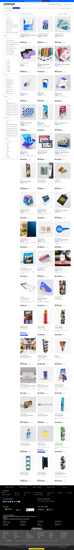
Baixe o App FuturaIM (42, 506)
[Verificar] (8, 509)
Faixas (21, 92)
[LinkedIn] (43, 501)
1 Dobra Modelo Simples (11, 124)
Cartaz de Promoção (24, 384)
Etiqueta (15, 532)
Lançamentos (63, 536)
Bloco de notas (40, 533)
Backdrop (8, 19)
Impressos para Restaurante (43, 150)
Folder (4, 536)
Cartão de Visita (6, 533)
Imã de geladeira (29, 535)
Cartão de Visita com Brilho (25, 33)
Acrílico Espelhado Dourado (12, 42)
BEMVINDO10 (46, 1)
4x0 (8, 67)
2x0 (7, 65)
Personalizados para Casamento (43, 33)
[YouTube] (42, 501)
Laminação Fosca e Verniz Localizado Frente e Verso (17, 112)
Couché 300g (9, 53)
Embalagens (51, 535)
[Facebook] (51, 501)
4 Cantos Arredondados (11, 126)
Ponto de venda (23, 238)
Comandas (22, 296)
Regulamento (60, 492)
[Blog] (49, 501)
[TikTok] (47, 501)
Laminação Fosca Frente (11, 114)
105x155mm (9, 93)
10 (7, 157)
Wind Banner (16, 536)
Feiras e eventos (64, 535)
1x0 (8, 61)
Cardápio (51, 537)
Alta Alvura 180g (10, 51)
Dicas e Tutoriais (50, 492)
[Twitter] (53, 501)
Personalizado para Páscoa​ (25, 209)
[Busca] (49, 4)
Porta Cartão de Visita (59, 267)
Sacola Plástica (57, 209)
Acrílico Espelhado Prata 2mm (12, 44)
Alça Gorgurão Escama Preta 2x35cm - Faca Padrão (17, 130)
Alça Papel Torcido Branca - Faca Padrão (14, 135)
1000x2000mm (9, 81)
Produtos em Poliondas (24, 472)
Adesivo (4, 537)
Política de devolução (39, 494)
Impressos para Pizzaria (42, 209)
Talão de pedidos (41, 535)
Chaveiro (39, 537)
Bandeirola (9, 23)
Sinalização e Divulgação (59, 384)
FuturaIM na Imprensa (50, 487)
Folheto (4, 535)
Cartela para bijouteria (30, 537)
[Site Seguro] (19, 509)
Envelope (27, 533)
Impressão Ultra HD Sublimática (13, 108)
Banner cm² (9, 30)
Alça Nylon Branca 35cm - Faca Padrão (14, 132)
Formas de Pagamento (8, 498)
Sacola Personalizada (41, 532)
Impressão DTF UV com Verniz (13, 105)
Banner (8, 28)
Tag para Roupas (58, 179)
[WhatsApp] (65, 4)
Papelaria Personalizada (59, 33)
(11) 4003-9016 (5, 522)
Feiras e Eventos (23, 150)
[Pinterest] (45, 501)
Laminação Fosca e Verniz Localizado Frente (15, 110)
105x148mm (9, 91)
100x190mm (9, 85)
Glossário (8, 540)
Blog (25, 494)
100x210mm (9, 87)
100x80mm (9, 89)
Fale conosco (17, 494)
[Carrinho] (70, 4)
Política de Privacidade (6, 494)
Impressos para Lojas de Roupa (60, 150)
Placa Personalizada (58, 238)
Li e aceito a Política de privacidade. (36, 548)
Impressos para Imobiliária (42, 267)
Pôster (56, 92)
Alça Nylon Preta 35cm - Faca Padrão (14, 133)
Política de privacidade (63, 546)
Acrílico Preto (9, 46)
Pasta (27, 532)
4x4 (8, 71)
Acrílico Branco (10, 40)
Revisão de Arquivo (23, 487)
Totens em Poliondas (58, 296)
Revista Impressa (64, 532)
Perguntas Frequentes (37, 487)
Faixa (15, 537)
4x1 (7, 69)
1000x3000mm (9, 83)
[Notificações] (68, 4)
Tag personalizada (29, 536)
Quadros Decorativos (41, 179)
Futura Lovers (69, 492)
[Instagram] (40, 501)
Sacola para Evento (23, 413)
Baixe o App (17, 492)
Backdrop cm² (9, 21)
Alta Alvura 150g (10, 50)
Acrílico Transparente (11, 48)
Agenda (50, 536)
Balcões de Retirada (9, 487)
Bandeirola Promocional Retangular (13, 26)
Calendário (51, 533)
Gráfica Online (5, 532)
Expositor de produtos (41, 355)
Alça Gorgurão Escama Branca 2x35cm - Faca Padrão (17, 128)
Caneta (39, 536)
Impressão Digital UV (11, 103)
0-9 (57, 540)
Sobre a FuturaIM (27, 492)
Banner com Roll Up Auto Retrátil (13, 32)
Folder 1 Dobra (40, 92)
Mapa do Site (4, 492)
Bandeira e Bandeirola (24, 355)
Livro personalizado (64, 533)
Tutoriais (64, 487)
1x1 (7, 63)
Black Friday (63, 537)
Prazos (48, 494)
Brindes (56, 355)
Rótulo (15, 533)
